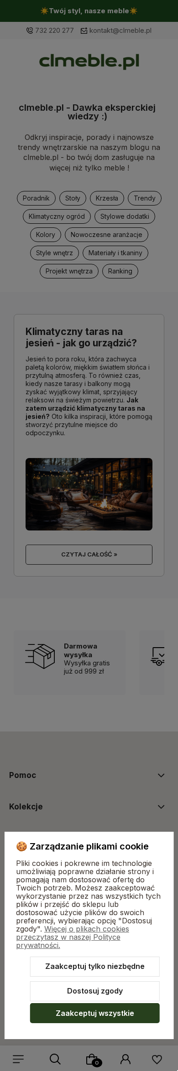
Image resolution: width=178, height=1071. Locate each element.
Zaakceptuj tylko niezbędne (95, 966)
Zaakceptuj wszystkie (95, 1013)
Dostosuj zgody (95, 990)
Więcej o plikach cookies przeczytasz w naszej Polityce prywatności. (72, 937)
